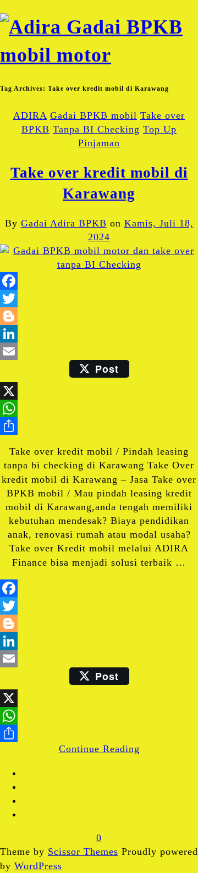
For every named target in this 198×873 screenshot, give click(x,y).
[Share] (99, 426)
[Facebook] (99, 281)
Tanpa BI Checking (96, 129)
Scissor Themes (83, 851)
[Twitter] (99, 298)
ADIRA (30, 115)
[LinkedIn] (99, 333)
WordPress (38, 865)
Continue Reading (99, 748)
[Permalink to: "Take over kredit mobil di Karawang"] (99, 264)
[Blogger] (99, 316)
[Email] (99, 351)
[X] (99, 391)
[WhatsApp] (99, 408)
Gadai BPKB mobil (93, 115)
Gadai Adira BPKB (64, 223)
